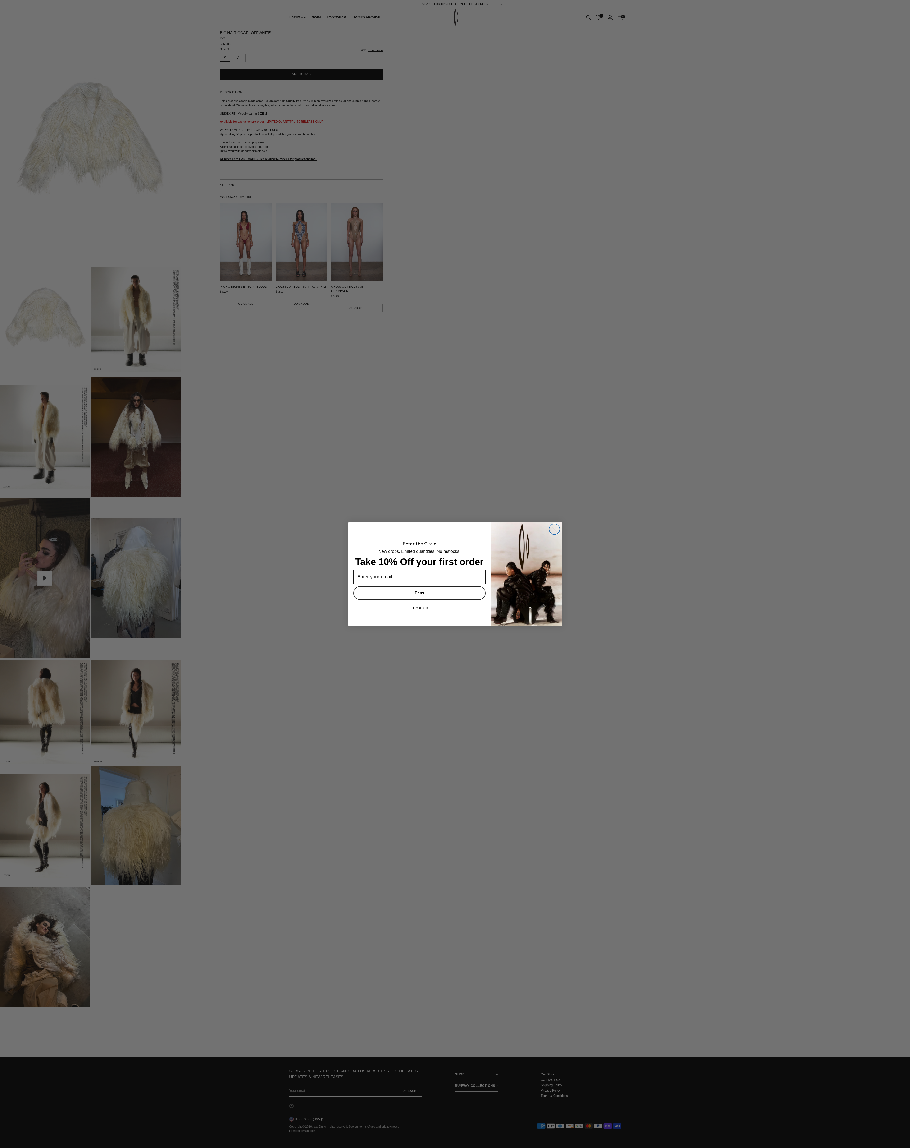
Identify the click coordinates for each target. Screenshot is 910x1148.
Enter (419, 593)
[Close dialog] (554, 529)
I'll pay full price (419, 607)
